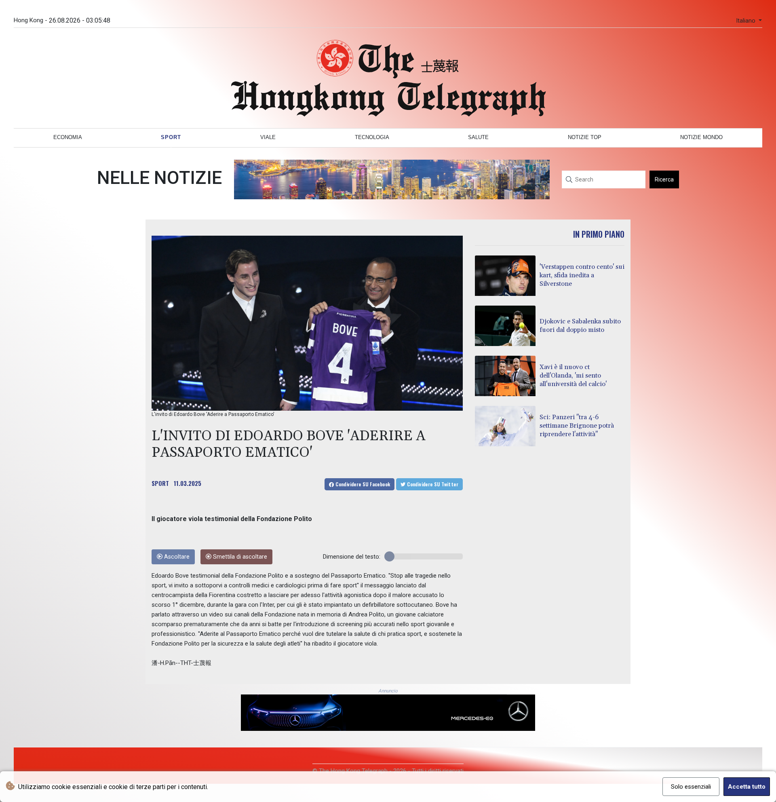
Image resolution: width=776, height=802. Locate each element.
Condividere (362, 484)
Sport (171, 137)
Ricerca (664, 179)
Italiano (746, 20)
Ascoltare (176, 556)
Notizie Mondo (701, 137)
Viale (268, 137)
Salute (478, 137)
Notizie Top (584, 137)
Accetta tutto (746, 786)
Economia (67, 137)
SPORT (160, 483)
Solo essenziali (691, 786)
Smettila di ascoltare (239, 556)
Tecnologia (372, 137)
